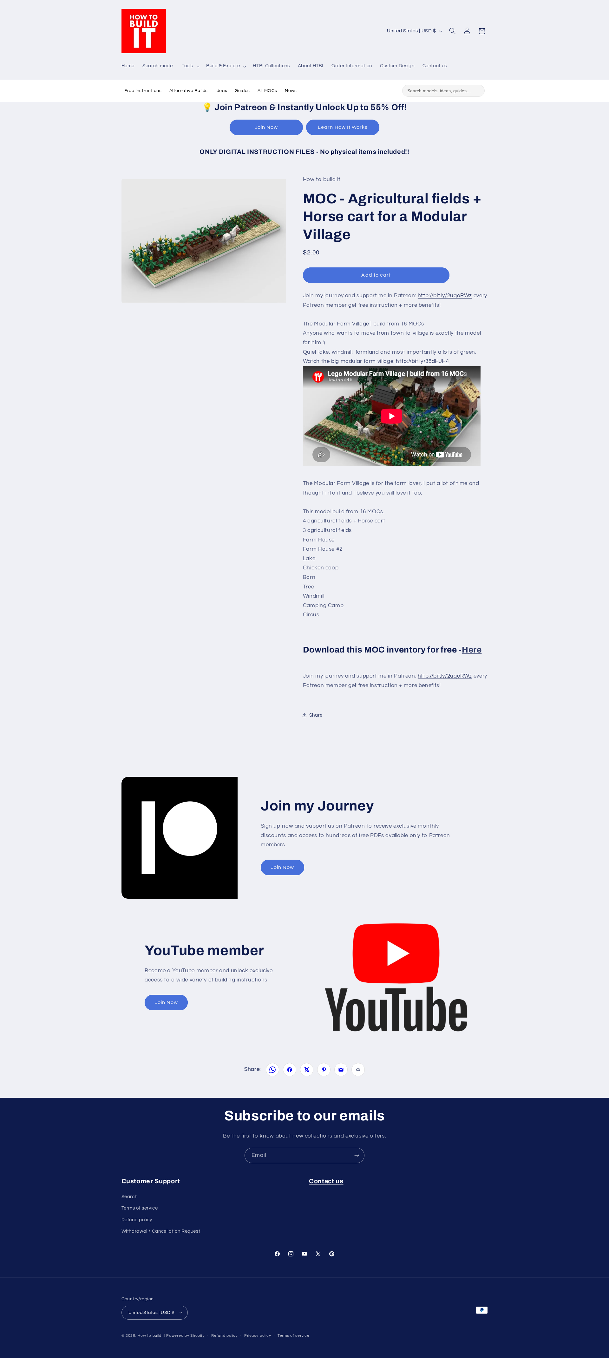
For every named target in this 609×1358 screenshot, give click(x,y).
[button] (190, 66)
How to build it (152, 1335)
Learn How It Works (343, 127)
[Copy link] (358, 1069)
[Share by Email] (341, 1069)
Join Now (266, 127)
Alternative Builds (188, 91)
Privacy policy (257, 1335)
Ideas (221, 91)
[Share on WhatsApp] (272, 1069)
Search (129, 1196)
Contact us (326, 1181)
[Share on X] (306, 1069)
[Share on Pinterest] (324, 1069)
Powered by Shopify (185, 1335)
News (291, 91)
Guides (242, 91)
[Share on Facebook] (289, 1069)
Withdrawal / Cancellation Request (160, 1231)
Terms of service (139, 1208)
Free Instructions (143, 91)
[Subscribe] (357, 1155)
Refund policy (136, 1219)
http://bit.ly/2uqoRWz (445, 295)
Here (472, 649)
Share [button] (316, 715)
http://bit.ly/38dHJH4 (422, 361)
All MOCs (267, 91)
